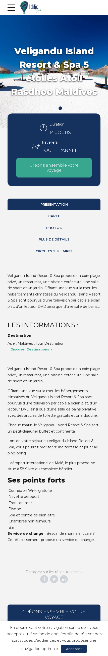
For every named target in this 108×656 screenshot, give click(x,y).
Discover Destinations (30, 349)
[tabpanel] (54, 71)
